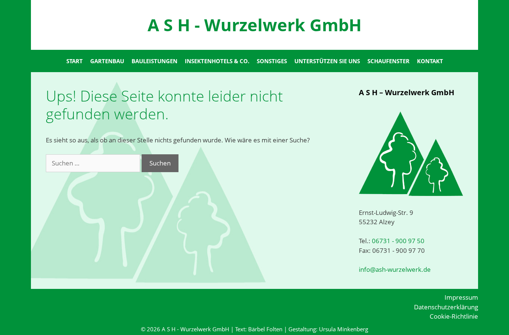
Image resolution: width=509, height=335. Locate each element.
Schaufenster (388, 61)
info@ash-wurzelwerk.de (395, 269)
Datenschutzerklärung (446, 307)
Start (74, 61)
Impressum (461, 297)
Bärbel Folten (265, 329)
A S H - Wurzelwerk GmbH (254, 24)
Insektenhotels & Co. (217, 61)
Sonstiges (272, 61)
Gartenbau (107, 61)
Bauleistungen (154, 61)
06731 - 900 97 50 (397, 240)
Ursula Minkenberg (343, 329)
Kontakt (430, 61)
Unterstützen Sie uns (327, 61)
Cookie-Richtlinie (454, 316)
